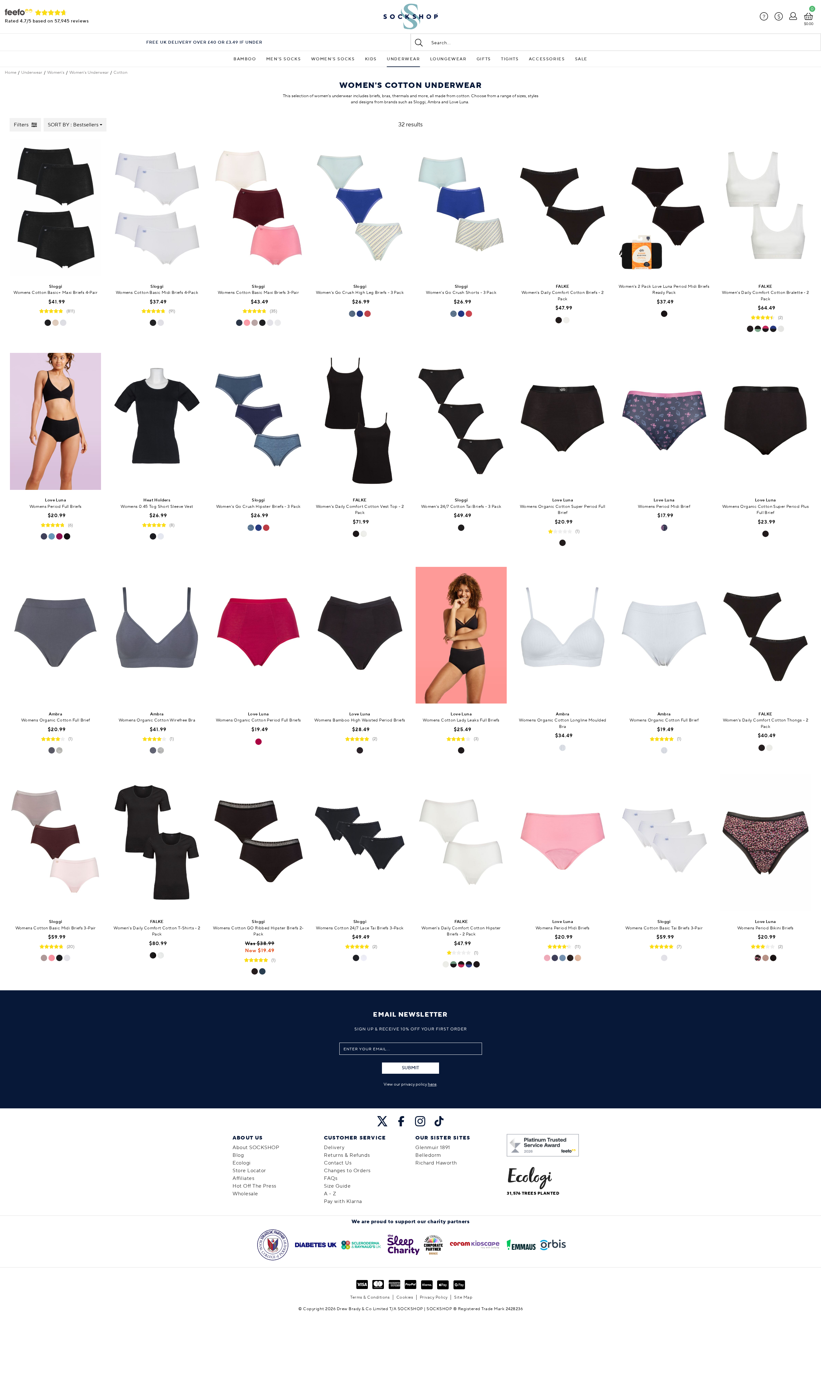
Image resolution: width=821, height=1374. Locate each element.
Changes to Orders (347, 1170)
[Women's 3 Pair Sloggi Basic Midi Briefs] (55, 843)
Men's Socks (283, 59)
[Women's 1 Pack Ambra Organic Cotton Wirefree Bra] (156, 636)
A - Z (330, 1194)
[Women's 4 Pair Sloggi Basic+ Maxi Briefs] (55, 208)
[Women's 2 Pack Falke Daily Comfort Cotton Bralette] (765, 208)
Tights (510, 59)
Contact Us (337, 1163)
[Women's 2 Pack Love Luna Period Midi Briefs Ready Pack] (664, 208)
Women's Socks (333, 59)
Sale (581, 59)
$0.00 (808, 23)
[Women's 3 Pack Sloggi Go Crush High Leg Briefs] (359, 208)
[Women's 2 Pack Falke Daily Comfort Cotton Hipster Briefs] (461, 843)
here (432, 1084)
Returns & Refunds (347, 1155)
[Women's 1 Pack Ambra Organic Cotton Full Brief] (55, 636)
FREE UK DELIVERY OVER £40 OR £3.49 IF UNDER (204, 42)
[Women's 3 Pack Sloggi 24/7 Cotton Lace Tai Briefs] (359, 843)
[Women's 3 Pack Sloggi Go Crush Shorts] (461, 208)
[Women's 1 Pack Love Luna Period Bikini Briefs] (765, 843)
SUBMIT (410, 1068)
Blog (238, 1155)
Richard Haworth (436, 1163)
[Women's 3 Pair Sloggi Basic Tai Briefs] (664, 843)
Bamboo (244, 59)
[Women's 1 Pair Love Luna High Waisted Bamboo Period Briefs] (359, 636)
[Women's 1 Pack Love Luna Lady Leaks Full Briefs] (461, 636)
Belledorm (428, 1155)
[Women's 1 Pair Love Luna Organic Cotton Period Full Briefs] (258, 636)
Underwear (403, 59)
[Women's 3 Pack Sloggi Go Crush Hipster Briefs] (258, 422)
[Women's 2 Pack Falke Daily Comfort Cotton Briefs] (562, 208)
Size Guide (337, 1186)
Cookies (404, 1297)
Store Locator (249, 1170)
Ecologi (242, 1163)
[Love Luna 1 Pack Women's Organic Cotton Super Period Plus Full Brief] (765, 422)
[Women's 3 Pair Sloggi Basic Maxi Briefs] (258, 208)
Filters (21, 125)
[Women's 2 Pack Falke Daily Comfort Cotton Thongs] (765, 636)
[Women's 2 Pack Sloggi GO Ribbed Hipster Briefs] (258, 843)
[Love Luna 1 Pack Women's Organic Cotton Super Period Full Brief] (562, 422)
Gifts (484, 59)
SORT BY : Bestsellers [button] (73, 125)
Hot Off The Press (254, 1186)
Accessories (547, 59)
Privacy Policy (434, 1297)
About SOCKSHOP (256, 1147)
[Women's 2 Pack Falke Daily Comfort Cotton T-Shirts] (156, 843)
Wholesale (245, 1194)
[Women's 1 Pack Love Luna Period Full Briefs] (55, 422)
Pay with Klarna (343, 1201)
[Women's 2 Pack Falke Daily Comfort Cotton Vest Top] (359, 422)
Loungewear (448, 59)
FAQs (330, 1178)
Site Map (463, 1297)
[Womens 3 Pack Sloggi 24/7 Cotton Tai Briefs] (461, 422)
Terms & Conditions (370, 1297)
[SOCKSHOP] (410, 16)
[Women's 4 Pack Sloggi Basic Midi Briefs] (156, 208)
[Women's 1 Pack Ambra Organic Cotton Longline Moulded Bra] (562, 636)
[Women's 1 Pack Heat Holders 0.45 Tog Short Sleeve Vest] (156, 422)
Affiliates (243, 1178)
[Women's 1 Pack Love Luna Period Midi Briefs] (562, 843)
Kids (371, 59)
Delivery (334, 1147)
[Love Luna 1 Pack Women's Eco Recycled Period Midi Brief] (664, 422)
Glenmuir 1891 (432, 1147)
